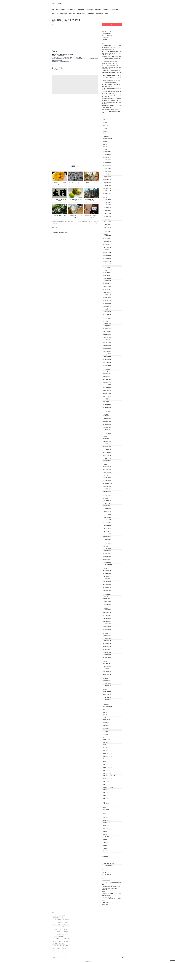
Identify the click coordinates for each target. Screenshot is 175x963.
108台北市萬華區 (107, 210)
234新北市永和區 (107, 171)
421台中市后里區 (107, 390)
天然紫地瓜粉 (59, 922)
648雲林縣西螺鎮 (107, 469)
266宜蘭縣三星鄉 (107, 624)
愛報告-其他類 (106, 828)
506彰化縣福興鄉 (107, 446)
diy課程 (58, 915)
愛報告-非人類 (106, 825)
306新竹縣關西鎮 (107, 292)
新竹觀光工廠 (66, 929)
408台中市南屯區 (107, 382)
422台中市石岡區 (107, 393)
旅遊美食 (105, 144)
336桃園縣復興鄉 (107, 258)
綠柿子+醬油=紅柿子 (106, 897)
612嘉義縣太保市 (107, 489)
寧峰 (64, 924)
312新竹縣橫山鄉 (107, 306)
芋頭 (67, 945)
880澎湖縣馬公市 (107, 680)
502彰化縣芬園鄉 (107, 441)
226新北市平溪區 (107, 160)
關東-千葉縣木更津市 (108, 773)
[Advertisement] (75, 84)
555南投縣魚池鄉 (107, 424)
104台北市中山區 (107, 202)
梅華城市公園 (59, 931)
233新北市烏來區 (107, 168)
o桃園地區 (105, 234)
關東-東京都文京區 (107, 792)
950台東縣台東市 (107, 663)
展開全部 (104, 32)
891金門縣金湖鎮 (107, 691)
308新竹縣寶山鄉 (107, 297)
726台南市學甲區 (107, 525)
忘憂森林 (54, 926)
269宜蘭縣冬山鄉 (107, 629)
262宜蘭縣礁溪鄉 (107, 615)
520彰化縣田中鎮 (107, 461)
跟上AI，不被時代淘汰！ (107, 65)
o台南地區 (105, 498)
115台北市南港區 (107, 224)
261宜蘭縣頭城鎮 (107, 612)
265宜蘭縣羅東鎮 (107, 621)
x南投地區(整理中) (107, 433)
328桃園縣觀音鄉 (107, 244)
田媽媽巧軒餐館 (105, 902)
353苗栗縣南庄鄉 (107, 331)
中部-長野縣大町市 (107, 747)
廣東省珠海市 (106, 725)
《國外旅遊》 (106, 704)
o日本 (104, 737)
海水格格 (105, 848)
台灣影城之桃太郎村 (57, 919)
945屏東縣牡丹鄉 (107, 587)
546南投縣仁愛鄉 (107, 421)
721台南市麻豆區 (107, 517)
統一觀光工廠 (55, 945)
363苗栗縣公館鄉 (107, 351)
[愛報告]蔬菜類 (106, 9)
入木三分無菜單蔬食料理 (107, 61)
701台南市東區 (106, 503)
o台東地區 (105, 661)
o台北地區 (105, 197)
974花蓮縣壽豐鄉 (107, 646)
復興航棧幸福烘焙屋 (106, 49)
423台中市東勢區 (107, 396)
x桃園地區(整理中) (107, 268)
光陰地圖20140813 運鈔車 (75, 183)
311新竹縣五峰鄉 (107, 303)
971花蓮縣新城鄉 (107, 638)
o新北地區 (105, 149)
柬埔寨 (104, 807)
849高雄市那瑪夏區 (107, 565)
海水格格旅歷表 (107, 33)
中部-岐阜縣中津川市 (108, 753)
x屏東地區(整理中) (107, 594)
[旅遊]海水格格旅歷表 (60, 9)
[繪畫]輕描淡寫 (91, 13)
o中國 (104, 717)
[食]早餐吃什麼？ (108, 35)
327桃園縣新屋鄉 (107, 241)
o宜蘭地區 (105, 608)
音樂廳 (64, 948)
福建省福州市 (106, 722)
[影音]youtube (99, 13)
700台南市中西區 (107, 500)
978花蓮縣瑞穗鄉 (107, 657)
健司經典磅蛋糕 (56, 917)
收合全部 (109, 32)
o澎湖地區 (105, 678)
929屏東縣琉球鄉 (107, 581)
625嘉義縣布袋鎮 (107, 491)
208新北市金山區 (107, 154)
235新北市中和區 (107, 174)
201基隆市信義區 (107, 598)
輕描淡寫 (106, 37)
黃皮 (68, 948)
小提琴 (68, 924)
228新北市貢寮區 (107, 162)
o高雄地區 (105, 546)
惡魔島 (59, 926)
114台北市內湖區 (107, 222)
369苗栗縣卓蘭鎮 (107, 365)
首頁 (53, 9)
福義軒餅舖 (55, 943)
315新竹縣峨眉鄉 (107, 314)
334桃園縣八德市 (107, 252)
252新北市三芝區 (107, 191)
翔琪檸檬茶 (62, 945)
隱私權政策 (89, 962)
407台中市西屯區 (107, 379)
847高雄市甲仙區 (107, 562)
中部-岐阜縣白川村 (107, 761)
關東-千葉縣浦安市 (107, 795)
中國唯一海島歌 (65, 915)
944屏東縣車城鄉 (107, 584)
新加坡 (104, 813)
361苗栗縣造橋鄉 (107, 345)
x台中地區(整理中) (107, 411)
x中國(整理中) (106, 732)
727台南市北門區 (107, 528)
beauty (54, 915)
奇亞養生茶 (59, 924)
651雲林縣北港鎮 (107, 472)
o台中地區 (105, 372)
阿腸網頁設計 (172, 960)
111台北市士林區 (107, 216)
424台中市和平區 (107, 399)
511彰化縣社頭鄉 (107, 452)
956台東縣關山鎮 (107, 671)
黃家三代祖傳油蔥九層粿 (107, 109)
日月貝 (54, 931)
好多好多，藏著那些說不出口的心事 (110, 88)
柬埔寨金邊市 (106, 809)
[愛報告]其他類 (72, 13)
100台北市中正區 (107, 199)
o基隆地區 (105, 597)
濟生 (67, 934)
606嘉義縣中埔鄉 (107, 486)
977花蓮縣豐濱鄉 (107, 655)
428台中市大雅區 (107, 404)
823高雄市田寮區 (107, 553)
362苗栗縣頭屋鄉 (107, 348)
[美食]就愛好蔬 (98, 9)
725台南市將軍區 (107, 522)
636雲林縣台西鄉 (107, 466)
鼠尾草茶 (54, 950)
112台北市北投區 (107, 219)
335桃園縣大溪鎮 (107, 255)
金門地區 (105, 689)
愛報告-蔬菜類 (106, 817)
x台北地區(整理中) (107, 231)
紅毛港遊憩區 (61, 943)
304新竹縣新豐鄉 (107, 286)
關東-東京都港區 (107, 790)
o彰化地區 (105, 436)
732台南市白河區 (107, 534)
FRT (122, 957)
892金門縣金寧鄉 (107, 694)
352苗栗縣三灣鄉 (107, 328)
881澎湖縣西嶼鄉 (107, 683)
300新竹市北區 (106, 275)
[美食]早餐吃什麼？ (71, 9)
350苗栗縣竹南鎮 (107, 323)
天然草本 (66, 922)
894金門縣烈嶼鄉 (107, 700)
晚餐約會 (105, 834)
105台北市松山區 (107, 205)
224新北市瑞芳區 (107, 157)
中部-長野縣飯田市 (107, 750)
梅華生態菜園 (66, 931)
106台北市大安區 (107, 207)
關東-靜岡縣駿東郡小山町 (109, 775)
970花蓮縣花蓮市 (107, 635)
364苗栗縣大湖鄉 (107, 354)
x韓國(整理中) (106, 734)
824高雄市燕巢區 (107, 556)
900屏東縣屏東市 (107, 570)
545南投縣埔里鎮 (107, 418)
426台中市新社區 (107, 401)
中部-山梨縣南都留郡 (108, 778)
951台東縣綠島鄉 (107, 666)
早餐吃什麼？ (106, 125)
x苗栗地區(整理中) (107, 369)
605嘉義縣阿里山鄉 (107, 483)
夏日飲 (54, 922)
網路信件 (105, 851)
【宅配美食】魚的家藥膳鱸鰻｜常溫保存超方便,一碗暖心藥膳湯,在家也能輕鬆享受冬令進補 (112, 53)
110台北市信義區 (107, 213)
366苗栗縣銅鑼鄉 (107, 359)
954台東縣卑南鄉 (107, 669)
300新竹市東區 (106, 272)
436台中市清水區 (107, 407)
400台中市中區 (106, 373)
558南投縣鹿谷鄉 (107, 430)
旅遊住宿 (105, 147)
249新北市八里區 (107, 185)
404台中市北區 (106, 376)
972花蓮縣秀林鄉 (107, 641)
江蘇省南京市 (106, 728)
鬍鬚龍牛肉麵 (105, 904)
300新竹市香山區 (107, 278)
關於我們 (85, 962)
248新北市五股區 (107, 182)
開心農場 (105, 131)
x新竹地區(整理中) (107, 318)
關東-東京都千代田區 (108, 787)
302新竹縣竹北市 (107, 281)
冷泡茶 (62, 917)
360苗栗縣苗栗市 (107, 342)
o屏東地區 (105, 568)
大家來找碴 (105, 839)
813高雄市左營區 (107, 548)
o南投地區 (105, 414)
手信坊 (63, 926)
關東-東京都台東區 (107, 798)
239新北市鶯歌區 (107, 177)
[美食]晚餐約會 (89, 9)
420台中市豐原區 (107, 387)
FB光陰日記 (105, 842)
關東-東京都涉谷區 (107, 784)
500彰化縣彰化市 (107, 438)
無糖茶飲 (61, 936)
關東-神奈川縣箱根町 (108, 770)
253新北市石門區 (107, 193)
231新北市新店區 (107, 165)
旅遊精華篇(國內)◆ (107, 138)
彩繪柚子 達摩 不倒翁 (106, 881)
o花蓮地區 (105, 633)
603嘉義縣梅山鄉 (107, 480)
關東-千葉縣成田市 (107, 764)
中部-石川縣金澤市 (107, 742)
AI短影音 (105, 122)
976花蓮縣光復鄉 (107, 652)
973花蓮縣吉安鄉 (107, 643)
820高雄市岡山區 (107, 551)
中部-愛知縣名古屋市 (108, 756)
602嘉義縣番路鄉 (107, 477)
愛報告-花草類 (106, 823)
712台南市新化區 (107, 511)
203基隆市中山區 (107, 601)
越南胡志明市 (106, 804)
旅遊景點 (105, 141)
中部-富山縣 (105, 745)
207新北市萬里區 (107, 151)
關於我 (106, 13)
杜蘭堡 (103, 891)
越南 (104, 802)
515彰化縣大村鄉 (107, 458)
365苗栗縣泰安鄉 (107, 356)
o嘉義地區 (105, 476)
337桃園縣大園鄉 (107, 261)
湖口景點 (63, 934)
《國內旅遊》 (106, 136)
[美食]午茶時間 (81, 9)
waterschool (58, 21)
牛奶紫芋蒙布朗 (56, 938)
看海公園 (66, 941)
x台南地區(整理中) (107, 543)
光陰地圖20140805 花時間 (59, 215)
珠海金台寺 (55, 941)
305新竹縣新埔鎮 (107, 289)
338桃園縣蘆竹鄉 (107, 264)
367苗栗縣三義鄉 (107, 362)
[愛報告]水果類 (115, 9)
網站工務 (105, 845)
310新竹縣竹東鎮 (107, 300)
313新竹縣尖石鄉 (107, 309)
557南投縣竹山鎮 (107, 427)
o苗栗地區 (105, 321)
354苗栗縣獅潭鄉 (107, 334)
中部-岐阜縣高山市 (107, 759)
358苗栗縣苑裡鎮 (107, 340)
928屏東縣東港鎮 (107, 579)
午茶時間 (105, 831)
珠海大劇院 (66, 938)
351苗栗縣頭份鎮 (107, 326)
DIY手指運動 (106, 837)
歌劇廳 (58, 934)
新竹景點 (60, 929)
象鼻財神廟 (59, 948)
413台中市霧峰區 (107, 385)
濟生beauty (55, 936)
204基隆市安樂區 (107, 604)
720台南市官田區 (107, 514)
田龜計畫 (60, 941)
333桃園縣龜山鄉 (107, 250)
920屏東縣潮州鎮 (107, 576)
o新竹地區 (105, 270)
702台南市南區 (106, 506)
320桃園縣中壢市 (107, 236)
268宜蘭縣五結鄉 (107, 626)
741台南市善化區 (107, 536)
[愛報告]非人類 (63, 13)
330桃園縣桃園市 (107, 247)
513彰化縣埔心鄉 (107, 455)
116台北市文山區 (107, 227)
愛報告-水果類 (106, 820)
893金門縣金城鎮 (107, 697)
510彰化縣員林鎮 (107, 449)
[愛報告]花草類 (55, 13)
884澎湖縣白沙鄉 (107, 685)
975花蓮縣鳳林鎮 (107, 649)
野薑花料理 (104, 890)
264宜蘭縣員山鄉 (107, 618)
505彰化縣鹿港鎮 (107, 444)
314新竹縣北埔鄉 (107, 312)
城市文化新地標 (65, 919)
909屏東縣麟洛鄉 (107, 573)
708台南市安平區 (107, 508)
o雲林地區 (105, 464)
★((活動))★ (105, 134)
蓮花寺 (54, 948)
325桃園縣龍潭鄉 (107, 238)
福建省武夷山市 (106, 719)
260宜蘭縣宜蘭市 (107, 610)
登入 (59, 232)
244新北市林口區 (107, 179)
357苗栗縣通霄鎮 (107, 337)
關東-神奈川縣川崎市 (108, 767)
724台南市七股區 (107, 520)
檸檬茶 (54, 934)
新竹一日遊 (55, 929)
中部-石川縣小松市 (107, 739)
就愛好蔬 (105, 119)
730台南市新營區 (107, 531)
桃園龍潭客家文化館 (106, 63)
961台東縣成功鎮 (107, 674)
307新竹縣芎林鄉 (107, 295)
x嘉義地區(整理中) (107, 495)
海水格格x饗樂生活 (106, 856)
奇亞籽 (54, 924)
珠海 (61, 938)
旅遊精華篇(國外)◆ (107, 706)
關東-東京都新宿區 (107, 781)
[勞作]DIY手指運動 (81, 13)
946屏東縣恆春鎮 (107, 590)
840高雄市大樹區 (107, 559)
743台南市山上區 (107, 539)
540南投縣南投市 (107, 416)
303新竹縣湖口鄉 (107, 283)
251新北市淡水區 (107, 188)
